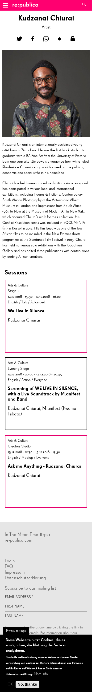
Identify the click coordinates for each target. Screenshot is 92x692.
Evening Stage (18, 369)
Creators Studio (19, 446)
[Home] (27, 5)
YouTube (23, 551)
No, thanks (27, 684)
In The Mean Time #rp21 (27, 534)
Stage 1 (13, 291)
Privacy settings (16, 630)
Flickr (9, 551)
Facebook (5, 551)
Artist (46, 27)
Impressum (15, 572)
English (84, 6)
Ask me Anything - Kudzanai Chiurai (44, 466)
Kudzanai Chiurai (24, 320)
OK (10, 684)
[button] (19, 39)
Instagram (14, 551)
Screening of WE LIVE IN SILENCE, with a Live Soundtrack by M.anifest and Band (44, 394)
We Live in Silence (26, 311)
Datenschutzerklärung (25, 577)
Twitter (19, 551)
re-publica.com (18, 540)
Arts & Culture (18, 285)
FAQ (9, 566)
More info (41, 674)
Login (10, 561)
